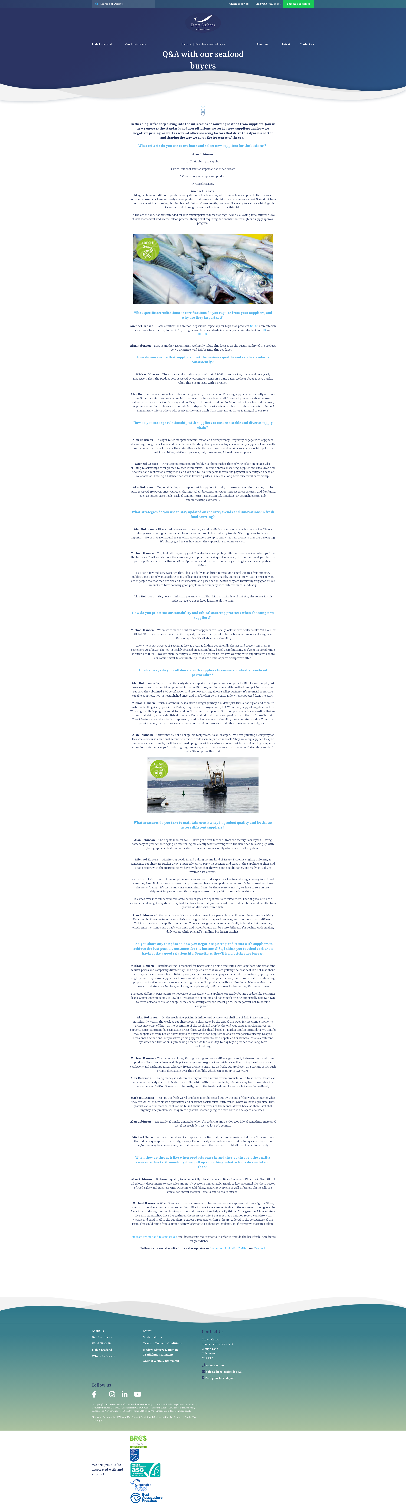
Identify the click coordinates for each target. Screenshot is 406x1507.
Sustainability (152, 1337)
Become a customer (298, 4)
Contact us (307, 44)
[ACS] (145, 1477)
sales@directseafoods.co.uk (224, 1372)
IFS (264, 330)
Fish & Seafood (102, 1350)
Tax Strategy (176, 1417)
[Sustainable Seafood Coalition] (140, 1490)
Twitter (243, 1248)
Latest (286, 44)
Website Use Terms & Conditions (134, 1417)
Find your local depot (219, 1378)
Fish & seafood (102, 44)
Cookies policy (160, 1417)
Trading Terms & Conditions (162, 1344)
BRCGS (202, 334)
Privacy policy (110, 1417)
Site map (96, 1417)
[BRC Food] (138, 1447)
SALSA (254, 326)
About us (263, 44)
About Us (98, 1331)
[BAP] (146, 1503)
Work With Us (101, 1344)
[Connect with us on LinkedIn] (124, 1395)
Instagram (216, 1248)
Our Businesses (102, 1337)
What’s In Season (103, 1356)
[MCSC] (134, 1461)
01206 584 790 (215, 1365)
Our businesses (135, 44)
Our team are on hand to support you (154, 1237)
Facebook (260, 1248)
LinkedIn (231, 1248)
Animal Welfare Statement (161, 1361)
